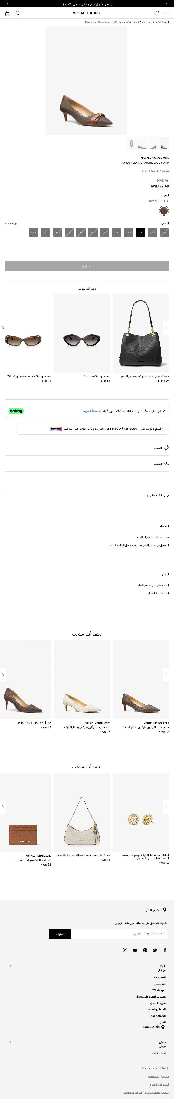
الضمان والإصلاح (156, 1009)
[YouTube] (135, 950)
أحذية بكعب (129, 22)
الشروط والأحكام (159, 1084)
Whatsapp (159, 989)
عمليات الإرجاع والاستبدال (151, 996)
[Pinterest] (145, 950)
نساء (148, 22)
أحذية (140, 22)
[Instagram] (125, 950)
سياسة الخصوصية (158, 1076)
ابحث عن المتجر (153, 910)
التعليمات (160, 977)
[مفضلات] (156, 12)
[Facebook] (165, 950)
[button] (166, 328)
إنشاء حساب (159, 1053)
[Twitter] (155, 950)
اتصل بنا (161, 1021)
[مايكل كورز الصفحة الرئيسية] (86, 13)
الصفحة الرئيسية (161, 22)
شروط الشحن (158, 1002)
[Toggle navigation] (166, 13)
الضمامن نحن (158, 1015)
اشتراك (60, 933)
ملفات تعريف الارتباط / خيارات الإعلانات (146, 1092)
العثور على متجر (152, 1026)
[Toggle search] (18, 12)
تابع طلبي (160, 983)
